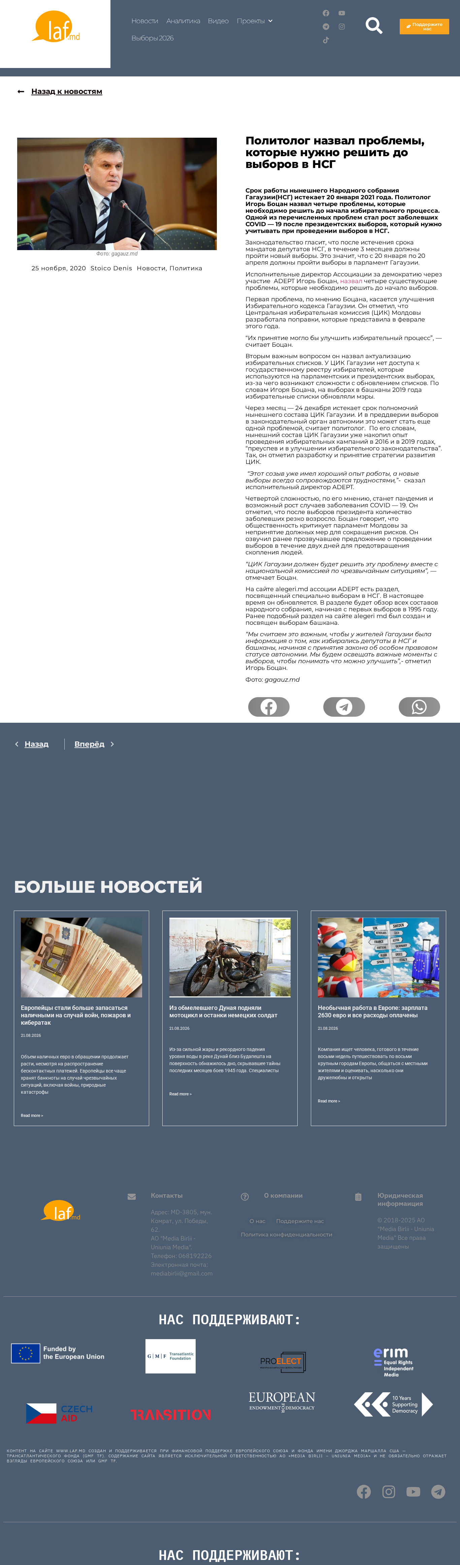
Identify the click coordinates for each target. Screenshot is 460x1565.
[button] (269, 707)
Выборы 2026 (152, 38)
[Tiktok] (326, 40)
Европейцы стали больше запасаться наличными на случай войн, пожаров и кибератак (76, 1015)
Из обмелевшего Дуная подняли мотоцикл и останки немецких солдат (223, 1011)
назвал (351, 281)
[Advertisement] (64, 821)
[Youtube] (342, 13)
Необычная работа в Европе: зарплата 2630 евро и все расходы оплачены (373, 1011)
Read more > (32, 1115)
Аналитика (183, 21)
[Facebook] (326, 13)
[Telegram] (326, 26)
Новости (144, 21)
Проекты (251, 21)
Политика (186, 268)
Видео (218, 21)
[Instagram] (342, 26)
